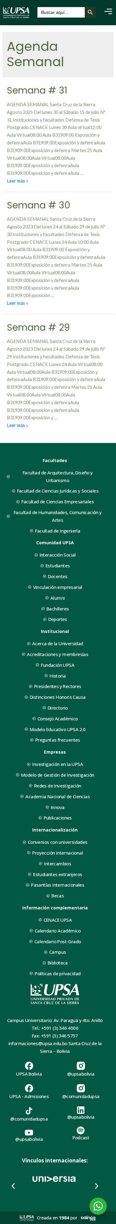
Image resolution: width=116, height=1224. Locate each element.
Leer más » (17, 180)
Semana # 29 (38, 327)
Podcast (80, 1137)
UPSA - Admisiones (29, 1096)
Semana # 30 (38, 205)
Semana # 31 (37, 90)
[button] (13, 1186)
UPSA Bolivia (29, 1074)
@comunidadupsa (81, 1096)
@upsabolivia (81, 1074)
